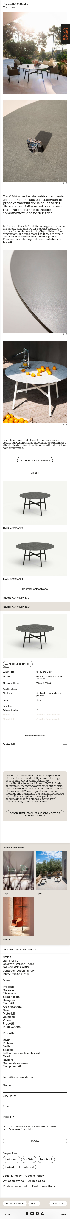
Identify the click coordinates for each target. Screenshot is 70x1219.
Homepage (8, 949)
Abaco (34, 1203)
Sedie (6, 1046)
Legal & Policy (12, 1175)
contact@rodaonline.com (19, 971)
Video (7, 1020)
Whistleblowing (13, 1181)
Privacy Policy (27, 1129)
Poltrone (8, 1043)
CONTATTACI (58, 1203)
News (7, 1010)
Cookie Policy (34, 1175)
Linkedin (10, 1167)
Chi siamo (9, 993)
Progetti (8, 1023)
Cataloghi (9, 1017)
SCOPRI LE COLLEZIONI (35, 460)
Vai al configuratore (18, 664)
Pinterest (27, 1167)
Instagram (11, 1159)
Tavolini (8, 1059)
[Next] (51, 143)
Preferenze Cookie (44, 1186)
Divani (7, 1039)
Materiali (9, 1013)
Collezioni (21, 949)
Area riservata (12, 1007)
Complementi (12, 1066)
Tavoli (6, 1056)
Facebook (46, 1159)
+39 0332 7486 (18, 967)
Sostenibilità (11, 997)
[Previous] (19, 143)
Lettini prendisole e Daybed (21, 1053)
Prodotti (8, 986)
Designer (9, 1000)
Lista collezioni (14, 1203)
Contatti (8, 1003)
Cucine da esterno (15, 1063)
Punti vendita (12, 1027)
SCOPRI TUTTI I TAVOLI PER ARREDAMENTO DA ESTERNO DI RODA (35, 814)
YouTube (28, 1159)
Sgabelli (8, 1049)
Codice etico (36, 1181)
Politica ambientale (15, 1186)
